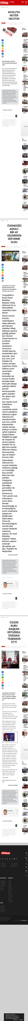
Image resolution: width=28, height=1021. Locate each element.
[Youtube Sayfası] (8, 858)
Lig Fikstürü (10, 890)
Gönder (16, 115)
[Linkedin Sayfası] (10, 858)
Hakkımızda (3, 863)
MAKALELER (3, 885)
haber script (5, 923)
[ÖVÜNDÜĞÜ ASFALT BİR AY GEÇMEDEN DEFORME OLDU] (10, 255)
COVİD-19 (3, 883)
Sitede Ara (3, 905)
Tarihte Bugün (10, 893)
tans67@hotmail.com (10, 585)
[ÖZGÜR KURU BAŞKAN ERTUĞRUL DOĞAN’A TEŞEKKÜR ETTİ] (10, 659)
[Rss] (13, 858)
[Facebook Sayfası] (1, 858)
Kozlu (7, 7)
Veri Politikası (3, 866)
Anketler (2, 907)
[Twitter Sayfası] (3, 858)
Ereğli (2, 888)
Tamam (20, 1019)
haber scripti (7, 921)
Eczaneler (11, 888)
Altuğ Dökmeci (8, 329)
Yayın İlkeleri (3, 864)
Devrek (2, 889)
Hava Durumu (10, 881)
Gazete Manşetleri (11, 901)
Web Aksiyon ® (24, 920)
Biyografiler (3, 908)
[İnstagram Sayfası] (6, 858)
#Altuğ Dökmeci (9, 577)
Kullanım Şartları (14, 863)
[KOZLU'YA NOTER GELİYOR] (10, 31)
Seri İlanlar (11, 896)
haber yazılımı (10, 920)
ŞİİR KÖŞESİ (3, 882)
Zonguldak (11, 2)
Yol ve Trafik (10, 884)
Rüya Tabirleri (3, 910)
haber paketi (2, 921)
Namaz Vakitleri (10, 886)
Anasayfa (3, 7)
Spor (7, 617)
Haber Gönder (14, 866)
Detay (16, 1019)
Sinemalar (11, 894)
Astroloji (2, 911)
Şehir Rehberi (10, 898)
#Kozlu (3, 577)
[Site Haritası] (15, 858)
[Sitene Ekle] (17, 858)
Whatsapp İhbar (14, 864)
